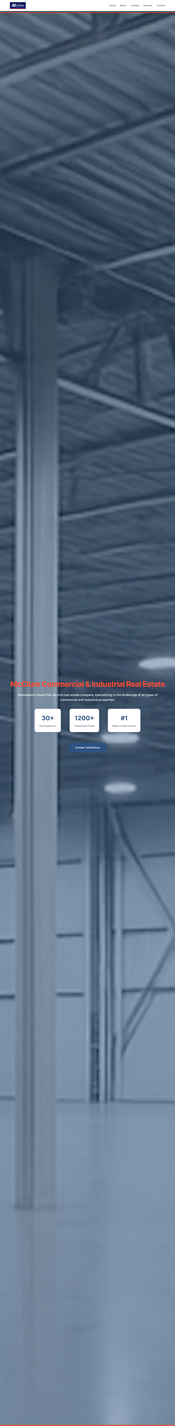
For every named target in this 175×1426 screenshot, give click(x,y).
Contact (161, 5)
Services (147, 5)
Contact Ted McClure (87, 747)
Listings (135, 5)
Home (112, 5)
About (123, 5)
